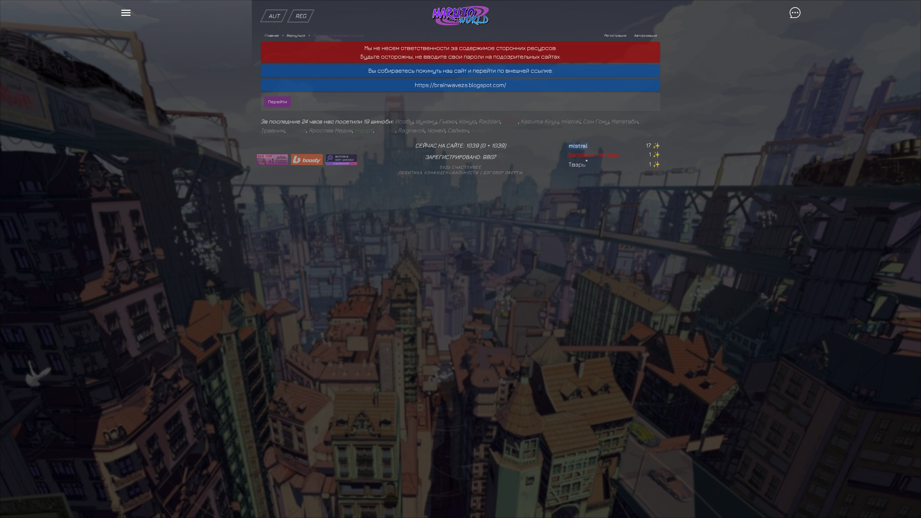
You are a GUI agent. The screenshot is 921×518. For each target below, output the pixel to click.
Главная (271, 35)
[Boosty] (307, 159)
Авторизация (645, 35)
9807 (489, 156)
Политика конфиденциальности (438, 172)
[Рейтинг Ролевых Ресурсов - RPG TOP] (272, 159)
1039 (497, 145)
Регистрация (615, 35)
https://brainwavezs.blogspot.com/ (460, 84)
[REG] (300, 3)
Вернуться (295, 35)
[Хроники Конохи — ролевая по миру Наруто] (341, 159)
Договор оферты (502, 172)
